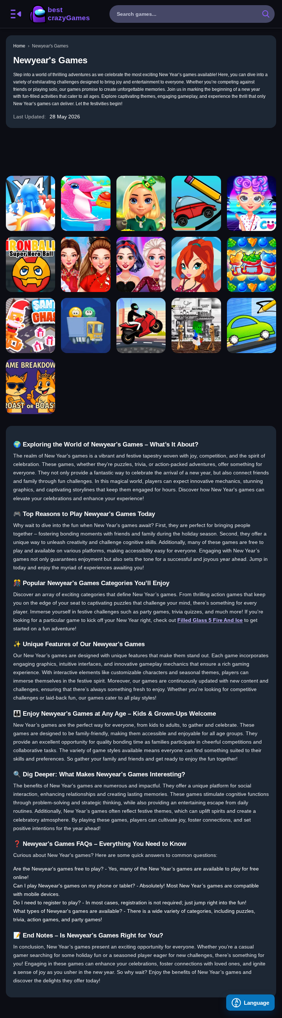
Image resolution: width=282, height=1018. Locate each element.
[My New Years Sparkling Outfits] (141, 264)
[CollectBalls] (85, 325)
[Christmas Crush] (251, 264)
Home (19, 46)
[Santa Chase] (30, 325)
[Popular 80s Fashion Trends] (251, 203)
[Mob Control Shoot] (30, 203)
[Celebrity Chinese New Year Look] (85, 264)
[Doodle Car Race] (251, 325)
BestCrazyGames (59, 14)
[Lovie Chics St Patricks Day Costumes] (141, 203)
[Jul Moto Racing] (141, 325)
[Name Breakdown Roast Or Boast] (30, 386)
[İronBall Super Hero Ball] (30, 264)
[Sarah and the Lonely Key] (196, 325)
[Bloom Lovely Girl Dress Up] (196, 264)
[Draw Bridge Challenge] (196, 203)
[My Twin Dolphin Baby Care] (85, 203)
